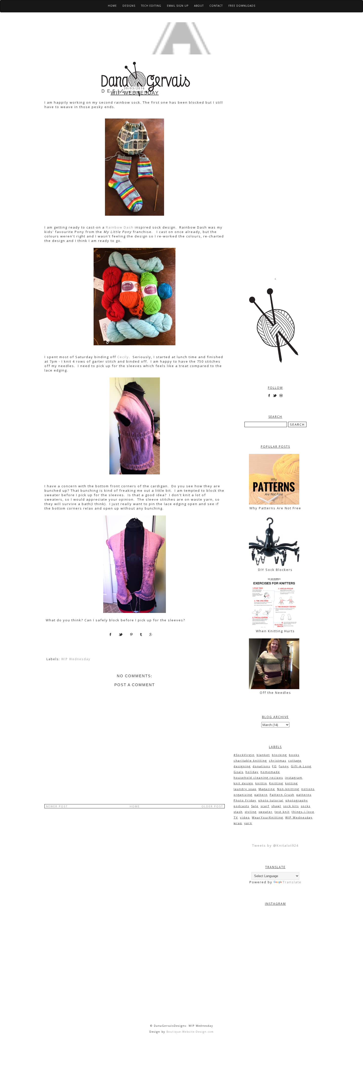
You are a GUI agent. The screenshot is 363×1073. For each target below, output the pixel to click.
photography (296, 800)
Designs (128, 5)
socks (305, 806)
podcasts (241, 806)
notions (308, 789)
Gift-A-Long (301, 766)
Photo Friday (245, 800)
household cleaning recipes (258, 777)
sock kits (291, 806)
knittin (261, 783)
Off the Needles (275, 692)
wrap (238, 823)
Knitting (276, 783)
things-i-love (303, 812)
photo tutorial (270, 800)
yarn (248, 823)
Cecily (123, 357)
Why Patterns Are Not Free (275, 508)
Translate (292, 882)
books (294, 755)
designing (242, 766)
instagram (293, 777)
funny (284, 766)
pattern (261, 794)
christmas (277, 760)
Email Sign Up (177, 5)
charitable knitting (250, 760)
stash (238, 812)
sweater (266, 812)
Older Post (212, 806)
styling (251, 812)
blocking (279, 755)
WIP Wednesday (75, 659)
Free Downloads (241, 5)
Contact (216, 5)
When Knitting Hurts (275, 631)
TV (236, 817)
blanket (263, 755)
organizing (243, 794)
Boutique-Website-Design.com (190, 1031)
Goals (238, 772)
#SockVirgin (244, 755)
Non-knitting (288, 789)
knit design (243, 783)
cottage (295, 760)
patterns (303, 794)
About (199, 5)
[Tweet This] (124, 636)
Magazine (267, 789)
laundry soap (245, 789)
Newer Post (57, 806)
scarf (265, 806)
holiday (252, 772)
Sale (255, 806)
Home (112, 5)
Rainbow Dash (120, 227)
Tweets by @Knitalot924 (275, 845)
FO (274, 766)
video (245, 817)
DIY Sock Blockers (275, 569)
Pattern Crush (282, 794)
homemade (270, 772)
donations (261, 766)
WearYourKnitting (267, 817)
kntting (291, 783)
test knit (282, 812)
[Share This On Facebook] (114, 636)
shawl (276, 806)
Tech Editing (151, 5)
